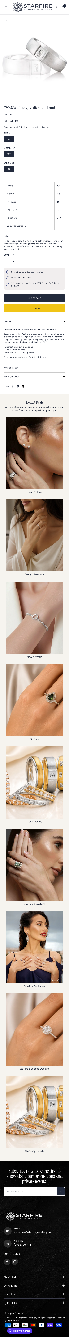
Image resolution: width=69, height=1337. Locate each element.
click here (41, 357)
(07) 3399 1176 (22, 1244)
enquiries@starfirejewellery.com (33, 1232)
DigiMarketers (13, 1320)
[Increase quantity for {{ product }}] (20, 261)
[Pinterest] (23, 386)
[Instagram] (15, 1262)
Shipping (23, 127)
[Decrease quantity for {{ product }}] (6, 261)
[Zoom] (6, 20)
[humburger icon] (6, 7)
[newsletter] (61, 1191)
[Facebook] (13, 386)
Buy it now (34, 308)
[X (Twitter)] (18, 386)
